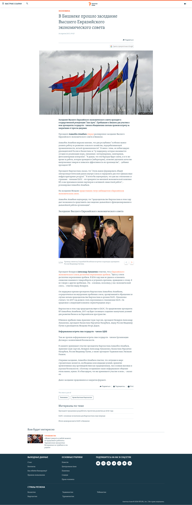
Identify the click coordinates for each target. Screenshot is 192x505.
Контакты (31, 467)
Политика (66, 471)
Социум (65, 475)
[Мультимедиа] (185, 3)
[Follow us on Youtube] (98, 463)
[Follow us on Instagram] (103, 463)
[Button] (128, 40)
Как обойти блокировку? (37, 471)
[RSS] (130, 463)
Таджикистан (67, 492)
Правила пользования (36, 475)
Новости (65, 462)
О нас (30, 462)
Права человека (68, 479)
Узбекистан (101, 492)
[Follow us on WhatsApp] (119, 463)
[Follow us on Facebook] (109, 463)
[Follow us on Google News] (124, 463)
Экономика (64, 11)
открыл (90, 134)
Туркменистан (50, 436)
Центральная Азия (69, 467)
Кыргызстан (32, 496)
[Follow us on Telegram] (114, 463)
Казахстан (32, 492)
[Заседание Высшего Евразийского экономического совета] (96, 237)
